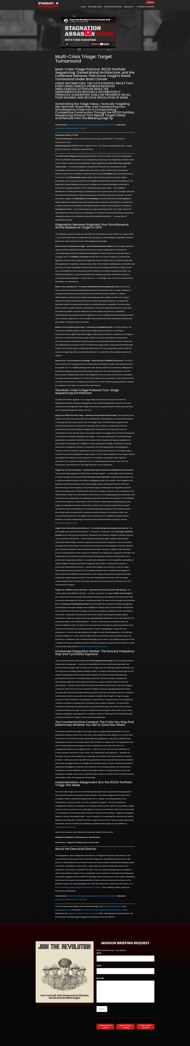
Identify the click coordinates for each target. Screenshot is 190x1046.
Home (83, 7)
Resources (128, 7)
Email (99, 965)
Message (101, 978)
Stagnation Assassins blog (66, 523)
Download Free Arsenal (105, 1026)
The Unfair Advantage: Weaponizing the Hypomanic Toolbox (91, 125)
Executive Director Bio (113, 7)
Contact (150, 2)
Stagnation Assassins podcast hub (92, 646)
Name (100, 953)
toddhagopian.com (62, 910)
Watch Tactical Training (125, 1026)
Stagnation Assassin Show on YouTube (70, 128)
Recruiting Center (95, 7)
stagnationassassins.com (65, 827)
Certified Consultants (145, 7)
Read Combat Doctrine (145, 1026)
